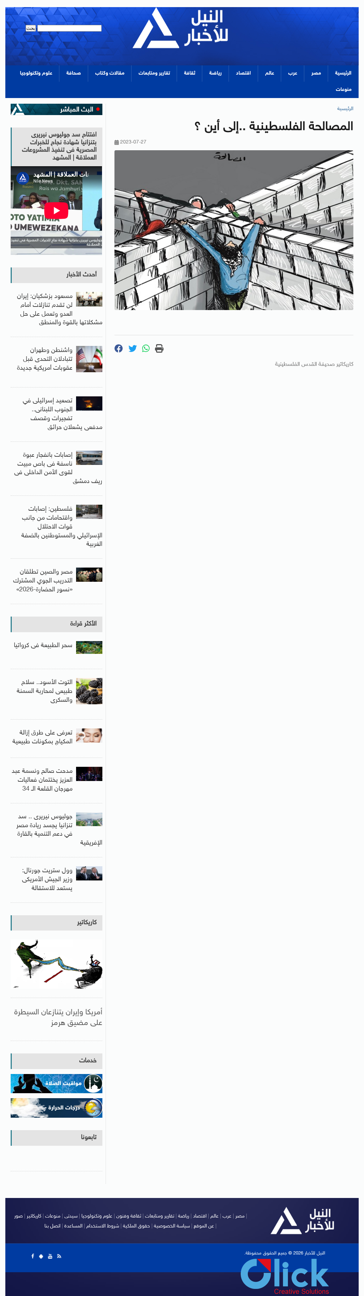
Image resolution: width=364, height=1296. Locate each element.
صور (18, 1216)
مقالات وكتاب (109, 73)
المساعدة (73, 1226)
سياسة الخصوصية (172, 1226)
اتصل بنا (52, 1226)
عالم (269, 73)
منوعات (344, 90)
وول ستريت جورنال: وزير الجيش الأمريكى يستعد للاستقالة (47, 880)
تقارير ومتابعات (154, 73)
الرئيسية (343, 73)
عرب (292, 73)
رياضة (215, 73)
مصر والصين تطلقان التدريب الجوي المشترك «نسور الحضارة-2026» (43, 581)
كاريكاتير (87, 923)
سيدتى (70, 1216)
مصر (316, 73)
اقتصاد (243, 73)
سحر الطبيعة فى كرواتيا (43, 646)
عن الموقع (204, 1226)
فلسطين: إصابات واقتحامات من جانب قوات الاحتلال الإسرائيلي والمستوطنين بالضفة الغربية (61, 526)
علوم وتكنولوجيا (36, 73)
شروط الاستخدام (102, 1226)
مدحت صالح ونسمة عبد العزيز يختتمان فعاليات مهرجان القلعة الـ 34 (42, 780)
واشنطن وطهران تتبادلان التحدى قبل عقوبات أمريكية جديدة (45, 359)
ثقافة (189, 73)
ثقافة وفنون (128, 1216)
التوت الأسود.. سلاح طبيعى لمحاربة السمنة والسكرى (45, 691)
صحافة (73, 73)
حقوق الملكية (136, 1226)
